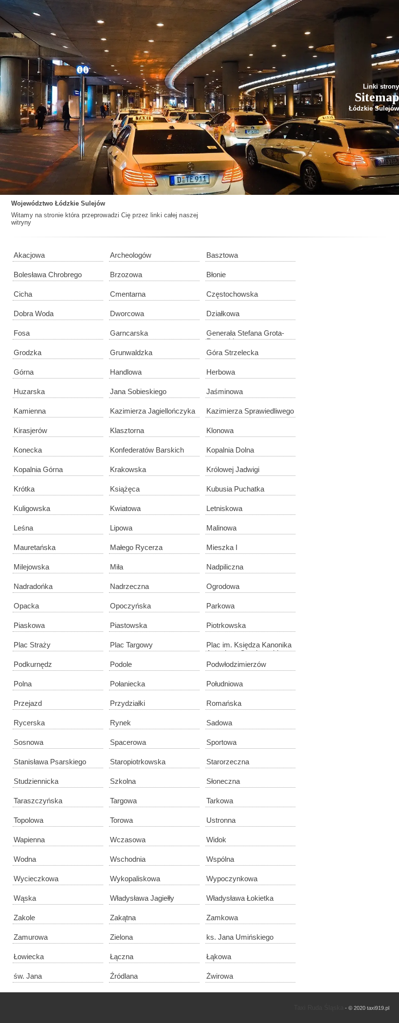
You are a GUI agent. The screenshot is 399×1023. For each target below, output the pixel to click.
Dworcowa (127, 313)
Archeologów (130, 255)
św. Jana (28, 976)
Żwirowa (219, 976)
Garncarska (129, 333)
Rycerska (29, 723)
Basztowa (222, 255)
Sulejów (93, 203)
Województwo (32, 203)
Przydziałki (127, 703)
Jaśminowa (224, 391)
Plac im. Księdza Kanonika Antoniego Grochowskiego (248, 646)
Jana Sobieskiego (138, 391)
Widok (216, 839)
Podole (121, 664)
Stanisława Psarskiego (50, 762)
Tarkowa (219, 800)
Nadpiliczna (224, 567)
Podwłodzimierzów (236, 664)
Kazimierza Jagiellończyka (152, 411)
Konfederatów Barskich (147, 450)
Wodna (25, 859)
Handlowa (126, 372)
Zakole (24, 917)
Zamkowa (222, 917)
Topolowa (28, 820)
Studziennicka (36, 781)
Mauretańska (34, 547)
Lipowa (121, 528)
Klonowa (220, 430)
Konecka (28, 450)
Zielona (121, 937)
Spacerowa (128, 742)
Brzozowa (126, 274)
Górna (24, 372)
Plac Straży (32, 645)
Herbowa (220, 372)
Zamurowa (31, 937)
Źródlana (124, 976)
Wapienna (29, 839)
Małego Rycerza (136, 547)
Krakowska (128, 469)
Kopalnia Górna (38, 469)
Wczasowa (127, 839)
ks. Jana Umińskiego (239, 937)
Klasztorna (127, 430)
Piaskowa (29, 625)
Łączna (121, 956)
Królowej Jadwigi (232, 469)
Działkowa (222, 313)
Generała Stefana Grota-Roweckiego (245, 334)
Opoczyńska (130, 606)
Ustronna (221, 820)
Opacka (26, 606)
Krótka (24, 489)
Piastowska (128, 625)
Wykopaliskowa (135, 878)
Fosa (22, 333)
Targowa (123, 800)
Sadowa (219, 723)
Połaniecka (127, 684)
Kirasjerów (30, 430)
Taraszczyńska (38, 800)
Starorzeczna (227, 762)
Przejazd (28, 703)
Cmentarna (127, 294)
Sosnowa (28, 742)
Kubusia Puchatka (235, 489)
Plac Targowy (131, 645)
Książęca (125, 489)
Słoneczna (223, 781)
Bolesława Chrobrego (48, 274)
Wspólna (220, 859)
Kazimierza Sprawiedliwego (250, 411)
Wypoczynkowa (231, 878)
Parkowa (220, 606)
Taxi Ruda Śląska (319, 1007)
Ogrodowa (222, 586)
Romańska (223, 703)
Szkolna (123, 781)
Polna (23, 684)
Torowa (121, 820)
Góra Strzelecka (232, 352)
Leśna (23, 528)
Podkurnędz (33, 664)
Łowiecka (29, 956)
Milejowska (31, 567)
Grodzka (27, 352)
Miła (116, 567)
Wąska (25, 898)
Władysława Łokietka (239, 898)
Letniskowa (224, 508)
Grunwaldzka (131, 352)
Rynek (120, 723)
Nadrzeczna (129, 586)
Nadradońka (33, 586)
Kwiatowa (125, 508)
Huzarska (29, 391)
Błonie (216, 274)
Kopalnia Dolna (230, 450)
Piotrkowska (226, 625)
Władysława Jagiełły (142, 898)
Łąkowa (218, 956)
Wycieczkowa (36, 878)
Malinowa (221, 528)
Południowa (224, 684)
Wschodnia (127, 859)
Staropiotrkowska (137, 762)
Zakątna (123, 917)
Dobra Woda (34, 313)
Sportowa (221, 742)
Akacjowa (29, 255)
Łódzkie (67, 203)
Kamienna (30, 411)
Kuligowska (32, 508)
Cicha (23, 294)
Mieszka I (221, 547)
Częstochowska (232, 294)
